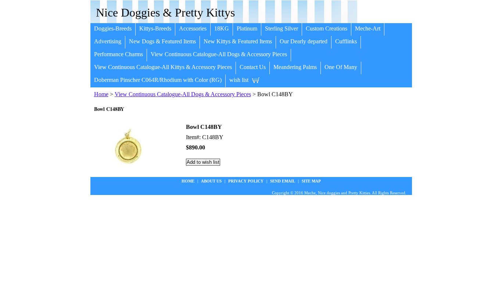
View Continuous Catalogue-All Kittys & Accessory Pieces (163, 67)
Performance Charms (118, 54)
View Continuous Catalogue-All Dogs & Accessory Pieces (219, 54)
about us (211, 181)
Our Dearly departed (303, 41)
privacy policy (245, 181)
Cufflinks (346, 41)
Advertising (107, 41)
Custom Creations (326, 28)
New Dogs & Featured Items (162, 41)
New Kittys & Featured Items (238, 41)
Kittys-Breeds (155, 28)
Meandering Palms (295, 67)
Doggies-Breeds (113, 28)
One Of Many (340, 67)
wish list (238, 80)
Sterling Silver (281, 28)
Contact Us (253, 67)
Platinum (247, 28)
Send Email (282, 181)
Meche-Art (367, 28)
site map (311, 181)
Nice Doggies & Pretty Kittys (165, 12)
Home (101, 94)
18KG (221, 28)
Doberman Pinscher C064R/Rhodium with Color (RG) (158, 80)
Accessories (193, 28)
